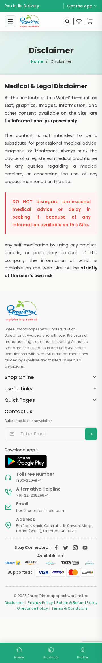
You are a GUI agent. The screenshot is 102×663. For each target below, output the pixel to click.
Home (37, 61)
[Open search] (67, 21)
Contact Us (18, 411)
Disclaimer (14, 602)
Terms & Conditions (70, 608)
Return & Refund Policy (76, 602)
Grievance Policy (32, 608)
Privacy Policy (40, 602)
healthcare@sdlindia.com (40, 510)
